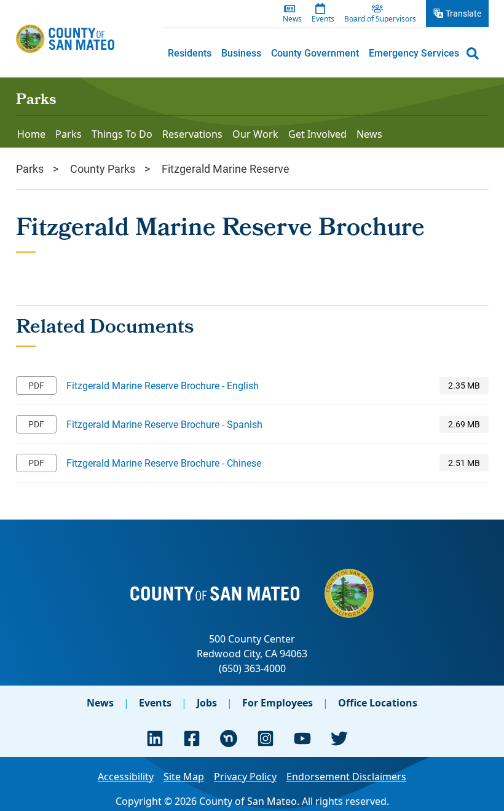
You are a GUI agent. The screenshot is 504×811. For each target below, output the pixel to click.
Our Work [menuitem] (255, 134)
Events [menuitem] (323, 19)
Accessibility (126, 776)
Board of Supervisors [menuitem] (380, 19)
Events (155, 703)
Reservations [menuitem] (192, 134)
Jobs (207, 703)
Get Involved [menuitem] (317, 134)
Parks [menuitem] (68, 134)
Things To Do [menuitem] (122, 134)
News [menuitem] (292, 19)
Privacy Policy (245, 776)
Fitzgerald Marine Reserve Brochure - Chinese (163, 462)
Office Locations (377, 703)
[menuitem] (189, 52)
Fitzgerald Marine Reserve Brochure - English (162, 385)
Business (241, 52)
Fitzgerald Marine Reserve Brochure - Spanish (164, 423)
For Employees (277, 703)
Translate (463, 13)
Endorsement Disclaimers (346, 776)
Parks (36, 101)
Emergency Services (414, 52)
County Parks (102, 168)
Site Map (183, 776)
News (100, 703)
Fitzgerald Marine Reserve (225, 168)
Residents (189, 52)
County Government (315, 52)
